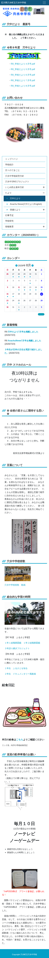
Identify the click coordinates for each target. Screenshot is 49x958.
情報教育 (9, 226)
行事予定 (9, 215)
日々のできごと (12, 170)
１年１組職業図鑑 (13, 643)
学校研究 (9, 221)
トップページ (11, 159)
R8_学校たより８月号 (21, 86)
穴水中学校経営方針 (14, 176)
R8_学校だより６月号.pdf (23, 75)
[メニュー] (44, 2)
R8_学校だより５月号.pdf (23, 69)
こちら (19, 739)
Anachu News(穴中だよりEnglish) (26, 204)
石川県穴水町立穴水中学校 (13, 2)
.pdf (33, 86)
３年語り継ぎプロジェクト (17, 648)
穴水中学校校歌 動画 (15, 585)
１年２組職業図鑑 (31, 643)
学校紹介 (9, 164)
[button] (7, 274)
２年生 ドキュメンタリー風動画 (20, 674)
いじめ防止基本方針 (14, 187)
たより (8, 193)
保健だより (15, 210)
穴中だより (15, 198)
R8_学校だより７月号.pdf (23, 80)
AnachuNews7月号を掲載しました (24, 340)
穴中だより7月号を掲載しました (23, 332)
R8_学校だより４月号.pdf (23, 64)
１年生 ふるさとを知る (16, 668)
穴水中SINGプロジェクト (17, 181)
